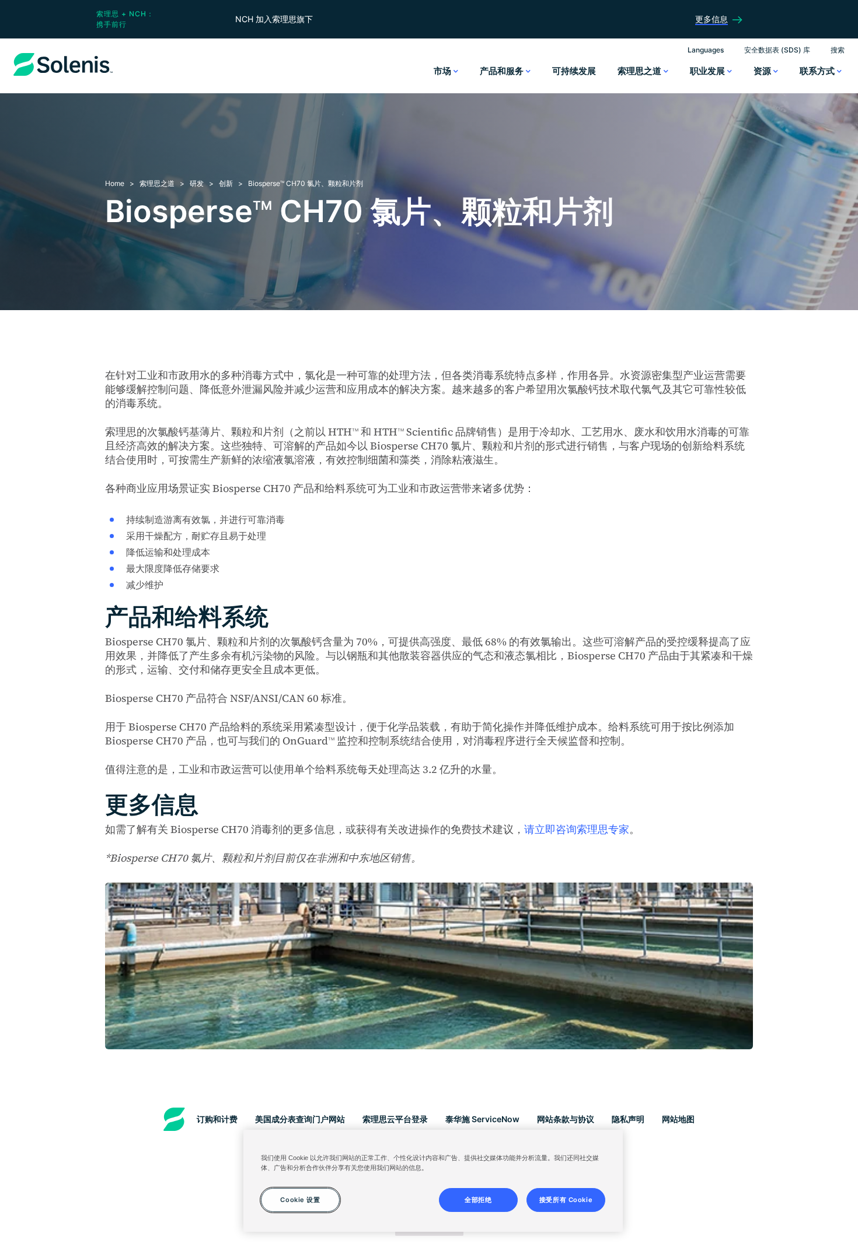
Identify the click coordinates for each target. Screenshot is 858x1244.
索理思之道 (641, 70)
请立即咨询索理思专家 (576, 829)
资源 (763, 70)
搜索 (838, 49)
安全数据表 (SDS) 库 (777, 49)
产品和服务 (503, 70)
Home (114, 183)
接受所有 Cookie (565, 1199)
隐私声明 (628, 1119)
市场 (444, 70)
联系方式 (818, 70)
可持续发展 (574, 70)
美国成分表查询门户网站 (300, 1119)
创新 (226, 183)
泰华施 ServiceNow (482, 1119)
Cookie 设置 (300, 1199)
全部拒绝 (478, 1199)
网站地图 (678, 1119)
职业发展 (708, 70)
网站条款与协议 (565, 1119)
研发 (197, 183)
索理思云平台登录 (395, 1119)
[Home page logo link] (63, 75)
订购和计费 (217, 1119)
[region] (433, 1181)
